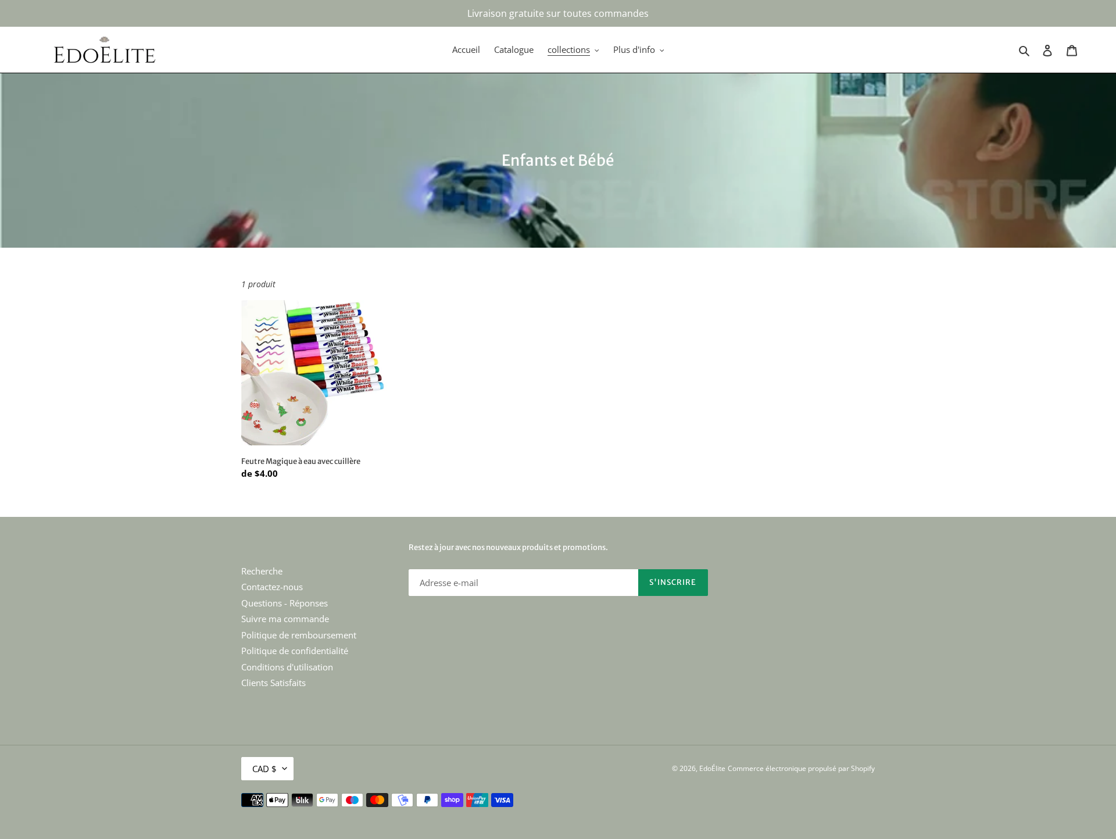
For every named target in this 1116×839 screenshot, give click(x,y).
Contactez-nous (272, 586)
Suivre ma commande (285, 618)
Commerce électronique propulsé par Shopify (801, 768)
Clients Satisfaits (273, 682)
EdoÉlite (712, 768)
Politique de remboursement (298, 635)
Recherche (261, 571)
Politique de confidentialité (294, 650)
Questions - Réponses (284, 603)
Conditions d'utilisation (287, 667)
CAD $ (264, 768)
